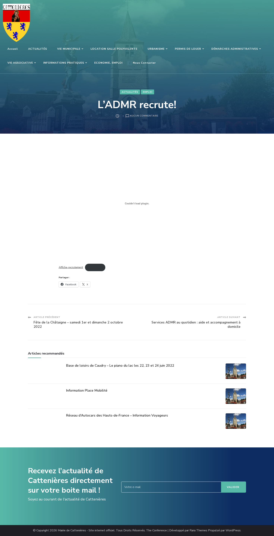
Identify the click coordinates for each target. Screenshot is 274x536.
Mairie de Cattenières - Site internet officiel (86, 530)
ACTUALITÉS (37, 49)
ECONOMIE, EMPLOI (108, 63)
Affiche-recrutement (71, 267)
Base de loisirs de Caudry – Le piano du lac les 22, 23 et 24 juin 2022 (120, 365)
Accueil (12, 49)
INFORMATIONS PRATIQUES (63, 63)
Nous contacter (144, 63)
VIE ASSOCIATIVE (20, 63)
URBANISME (156, 49)
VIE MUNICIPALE (68, 49)
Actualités (130, 91)
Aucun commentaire (144, 116)
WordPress (233, 530)
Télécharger (95, 267)
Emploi (147, 91)
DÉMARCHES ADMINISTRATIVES (234, 49)
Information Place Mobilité (86, 390)
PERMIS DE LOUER (188, 49)
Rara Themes (198, 530)
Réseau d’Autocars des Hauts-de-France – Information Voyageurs (117, 415)
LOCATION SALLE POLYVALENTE (114, 49)
